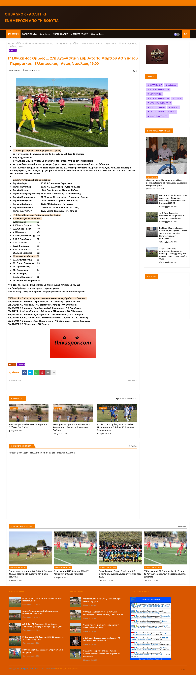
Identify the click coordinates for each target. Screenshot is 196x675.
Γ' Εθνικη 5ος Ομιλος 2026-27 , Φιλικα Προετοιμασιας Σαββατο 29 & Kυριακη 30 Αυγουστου (116, 427)
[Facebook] (24, 372)
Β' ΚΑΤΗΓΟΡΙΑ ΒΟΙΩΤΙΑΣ (159, 98)
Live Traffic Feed (151, 599)
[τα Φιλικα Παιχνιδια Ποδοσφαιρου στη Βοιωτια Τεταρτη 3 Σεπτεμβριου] (152, 217)
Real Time (150, 659)
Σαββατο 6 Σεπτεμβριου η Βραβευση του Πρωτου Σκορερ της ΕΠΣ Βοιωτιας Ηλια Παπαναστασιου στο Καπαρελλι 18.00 (173, 233)
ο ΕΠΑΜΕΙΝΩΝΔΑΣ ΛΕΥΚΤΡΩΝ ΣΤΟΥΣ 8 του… (147, 654)
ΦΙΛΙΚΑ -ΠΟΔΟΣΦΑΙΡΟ (158, 116)
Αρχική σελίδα (15, 43)
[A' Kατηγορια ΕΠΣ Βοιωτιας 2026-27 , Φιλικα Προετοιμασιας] (15, 602)
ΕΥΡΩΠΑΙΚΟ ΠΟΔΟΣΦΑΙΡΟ (160, 103)
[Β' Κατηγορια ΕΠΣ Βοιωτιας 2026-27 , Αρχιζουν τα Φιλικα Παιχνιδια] (15, 641)
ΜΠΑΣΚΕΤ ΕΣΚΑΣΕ (79, 34)
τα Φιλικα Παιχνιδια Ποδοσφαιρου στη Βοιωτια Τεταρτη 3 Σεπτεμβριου (171, 215)
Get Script (142, 659)
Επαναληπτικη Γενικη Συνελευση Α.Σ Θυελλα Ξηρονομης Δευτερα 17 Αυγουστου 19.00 (120, 574)
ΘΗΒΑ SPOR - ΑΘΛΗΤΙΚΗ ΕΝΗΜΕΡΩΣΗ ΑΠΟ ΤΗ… (150, 606)
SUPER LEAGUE (60, 34)
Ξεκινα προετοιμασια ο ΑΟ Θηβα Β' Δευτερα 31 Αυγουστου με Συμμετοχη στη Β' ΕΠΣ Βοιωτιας (30, 574)
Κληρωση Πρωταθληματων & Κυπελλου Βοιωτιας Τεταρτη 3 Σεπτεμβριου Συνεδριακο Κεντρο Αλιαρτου (166, 183)
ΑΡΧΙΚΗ (15, 34)
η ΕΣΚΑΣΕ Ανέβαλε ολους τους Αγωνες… (149, 638)
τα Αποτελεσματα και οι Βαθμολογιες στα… (146, 643)
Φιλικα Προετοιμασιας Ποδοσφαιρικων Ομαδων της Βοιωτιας (40, 612)
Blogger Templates (30, 668)
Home (183, 669)
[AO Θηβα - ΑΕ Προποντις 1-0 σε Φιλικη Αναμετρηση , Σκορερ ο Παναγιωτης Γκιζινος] (15, 628)
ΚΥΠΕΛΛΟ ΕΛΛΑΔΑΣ (157, 107)
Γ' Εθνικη (27, 43)
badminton (44, 34)
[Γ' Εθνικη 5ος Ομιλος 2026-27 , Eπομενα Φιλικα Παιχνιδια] (15, 653)
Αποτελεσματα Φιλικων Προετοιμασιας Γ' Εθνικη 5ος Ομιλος (28, 426)
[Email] (48, 372)
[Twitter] (30, 372)
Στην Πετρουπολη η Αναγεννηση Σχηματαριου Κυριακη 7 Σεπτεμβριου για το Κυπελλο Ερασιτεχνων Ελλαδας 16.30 (173, 253)
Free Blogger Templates (66, 668)
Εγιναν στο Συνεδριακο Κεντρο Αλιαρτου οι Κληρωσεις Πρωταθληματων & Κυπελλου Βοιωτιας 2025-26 (173, 199)
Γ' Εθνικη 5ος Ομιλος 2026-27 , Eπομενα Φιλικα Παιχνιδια (42, 651)
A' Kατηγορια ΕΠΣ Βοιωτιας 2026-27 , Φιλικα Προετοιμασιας (42, 599)
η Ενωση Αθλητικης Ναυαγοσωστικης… (149, 622)
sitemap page (97, 34)
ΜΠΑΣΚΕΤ (175, 107)
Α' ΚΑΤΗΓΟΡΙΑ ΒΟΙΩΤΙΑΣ (159, 89)
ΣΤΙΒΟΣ (173, 112)
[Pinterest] (42, 372)
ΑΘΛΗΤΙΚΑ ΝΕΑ (29, 34)
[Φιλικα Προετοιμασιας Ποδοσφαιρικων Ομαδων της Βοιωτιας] (15, 615)
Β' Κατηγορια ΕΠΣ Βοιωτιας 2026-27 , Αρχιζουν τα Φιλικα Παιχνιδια (72, 572)
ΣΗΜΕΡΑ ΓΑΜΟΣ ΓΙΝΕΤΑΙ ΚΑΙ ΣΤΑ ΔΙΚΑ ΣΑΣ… (149, 648)
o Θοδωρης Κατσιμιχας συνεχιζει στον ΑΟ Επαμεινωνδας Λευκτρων (102, 639)
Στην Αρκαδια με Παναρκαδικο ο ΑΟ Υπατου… (150, 617)
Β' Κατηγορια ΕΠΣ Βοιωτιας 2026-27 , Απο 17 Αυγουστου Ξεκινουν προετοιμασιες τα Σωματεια (165, 574)
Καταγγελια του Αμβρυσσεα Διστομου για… (150, 633)
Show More (181, 526)
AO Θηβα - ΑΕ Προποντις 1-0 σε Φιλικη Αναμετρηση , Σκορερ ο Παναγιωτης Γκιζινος (72, 427)
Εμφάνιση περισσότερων (126, 398)
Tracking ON (159, 659)
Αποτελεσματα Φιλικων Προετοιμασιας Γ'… (147, 613)
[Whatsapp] (36, 372)
